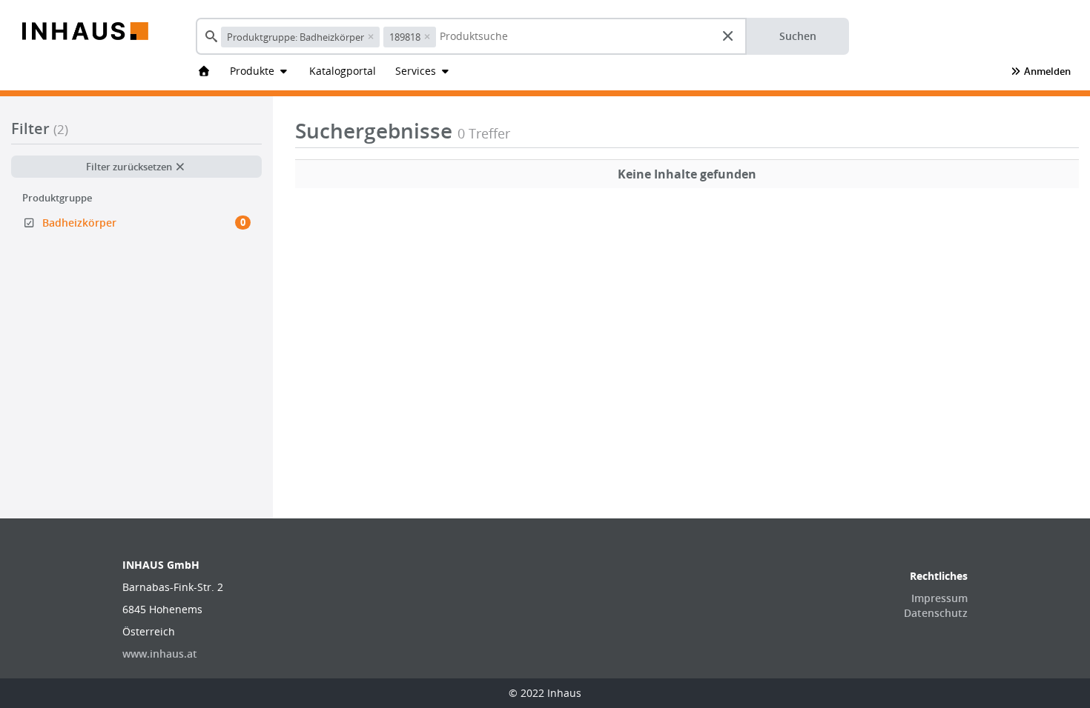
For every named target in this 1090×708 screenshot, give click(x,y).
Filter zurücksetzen (130, 166)
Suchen (797, 36)
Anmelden (1046, 71)
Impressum (939, 598)
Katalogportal (342, 71)
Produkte (253, 71)
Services (417, 71)
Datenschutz (936, 613)
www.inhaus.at (159, 654)
